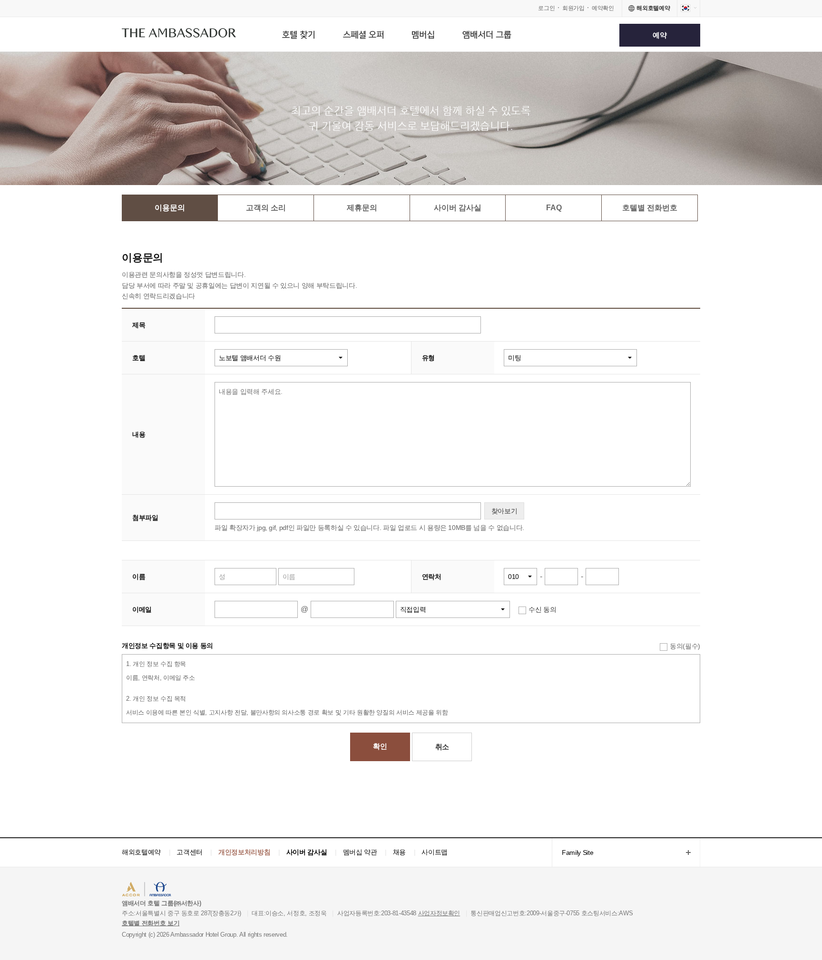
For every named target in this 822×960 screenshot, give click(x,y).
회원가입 (573, 8)
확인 (380, 746)
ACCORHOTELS (151, 890)
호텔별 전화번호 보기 (150, 923)
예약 (659, 35)
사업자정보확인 (439, 913)
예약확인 (603, 8)
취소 (442, 747)
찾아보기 (504, 511)
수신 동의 (542, 609)
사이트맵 (434, 852)
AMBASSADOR (202, 890)
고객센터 (189, 852)
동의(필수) (685, 646)
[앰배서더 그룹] (486, 34)
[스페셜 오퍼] (363, 34)
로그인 (546, 8)
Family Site (572, 853)
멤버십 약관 (360, 852)
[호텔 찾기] (298, 34)
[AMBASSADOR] (179, 35)
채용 (399, 852)
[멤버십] (423, 34)
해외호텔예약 (141, 852)
